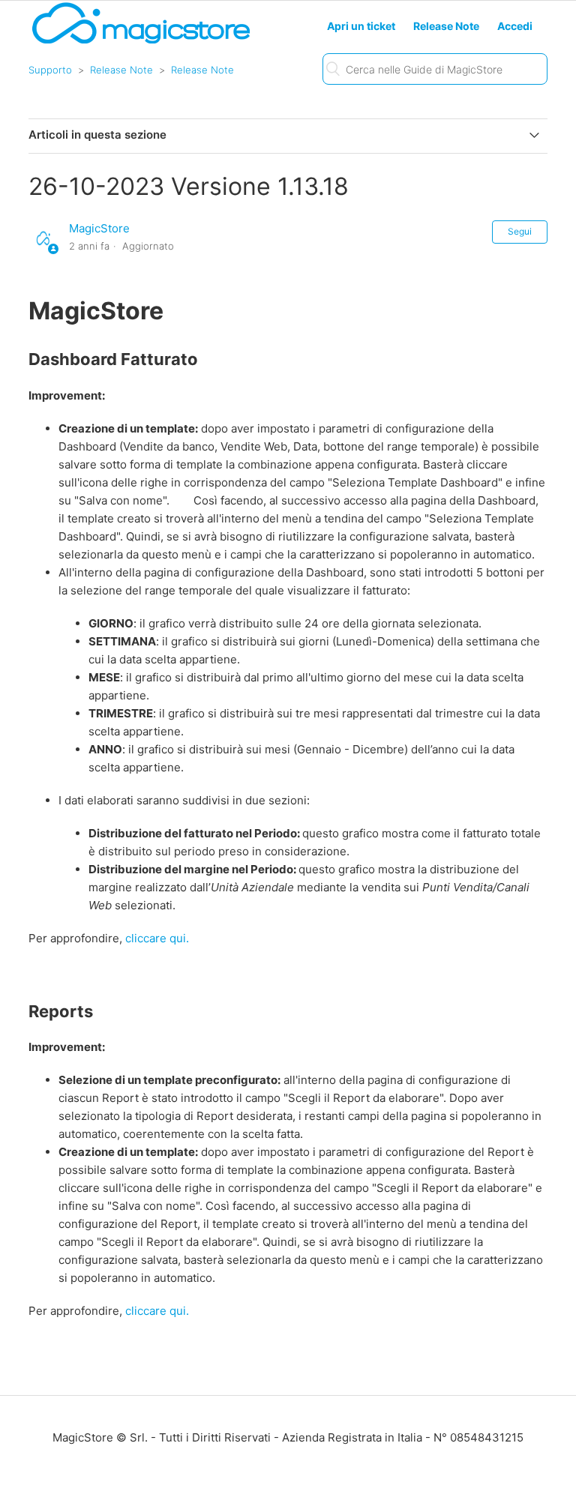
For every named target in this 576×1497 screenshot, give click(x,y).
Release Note (121, 70)
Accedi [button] (514, 25)
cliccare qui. (158, 938)
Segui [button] (520, 231)
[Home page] (141, 42)
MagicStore (99, 228)
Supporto (50, 70)
